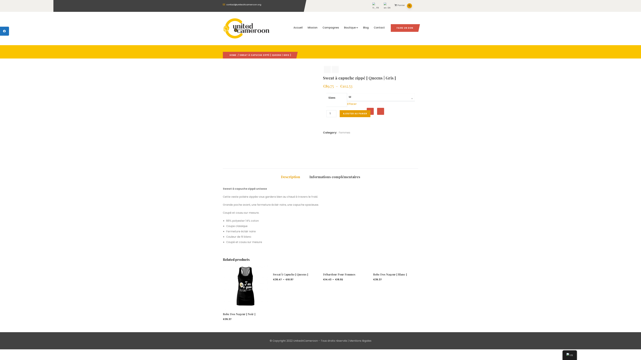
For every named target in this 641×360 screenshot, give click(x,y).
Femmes (344, 132)
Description (290, 176)
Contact (379, 27)
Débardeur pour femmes (339, 274)
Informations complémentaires (334, 176)
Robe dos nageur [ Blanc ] (390, 274)
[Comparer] (380, 111)
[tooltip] (4, 31)
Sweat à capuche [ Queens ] (290, 274)
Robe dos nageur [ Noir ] (239, 314)
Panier (401, 5)
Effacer (352, 104)
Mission (312, 27)
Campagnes (331, 27)
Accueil (298, 27)
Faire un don (405, 27)
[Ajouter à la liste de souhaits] (224, 300)
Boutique (350, 27)
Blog (366, 27)
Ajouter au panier (355, 113)
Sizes (331, 98)
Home (233, 55)
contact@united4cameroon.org (243, 4)
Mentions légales (360, 341)
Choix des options (224, 294)
